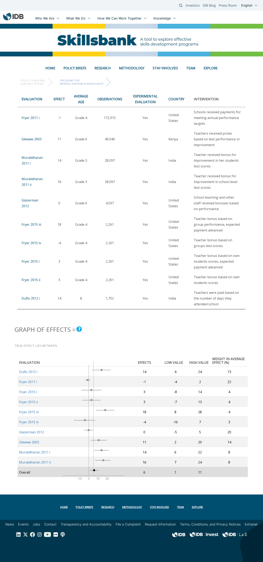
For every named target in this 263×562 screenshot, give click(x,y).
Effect (59, 99)
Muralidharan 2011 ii (35, 462)
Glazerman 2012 (31, 432)
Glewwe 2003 (32, 139)
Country (176, 99)
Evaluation (32, 99)
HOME (50, 68)
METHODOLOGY (131, 68)
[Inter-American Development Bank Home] (13, 19)
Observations (109, 99)
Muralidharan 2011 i (34, 452)
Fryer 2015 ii (31, 280)
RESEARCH (103, 68)
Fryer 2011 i (30, 118)
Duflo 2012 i (31, 298)
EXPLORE (211, 68)
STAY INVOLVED (165, 68)
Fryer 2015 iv (31, 243)
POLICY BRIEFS (74, 68)
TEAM (190, 68)
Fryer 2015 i (30, 261)
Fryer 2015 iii (31, 224)
